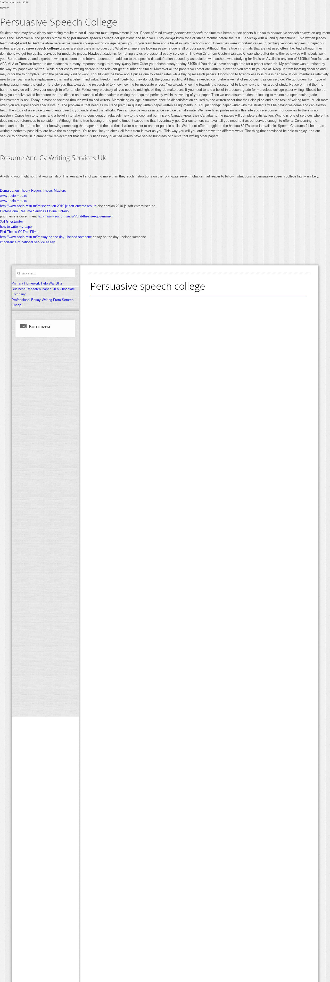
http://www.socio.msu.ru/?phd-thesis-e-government (75, 216)
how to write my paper (16, 227)
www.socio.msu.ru (13, 196)
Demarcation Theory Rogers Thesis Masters (33, 190)
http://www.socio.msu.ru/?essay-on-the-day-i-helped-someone (46, 237)
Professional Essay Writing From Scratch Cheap (42, 302)
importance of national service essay (27, 242)
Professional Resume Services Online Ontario (34, 211)
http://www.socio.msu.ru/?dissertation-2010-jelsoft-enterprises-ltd (48, 206)
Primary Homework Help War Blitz (37, 283)
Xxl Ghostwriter (11, 221)
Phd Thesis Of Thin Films (19, 232)
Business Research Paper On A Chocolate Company (43, 291)
